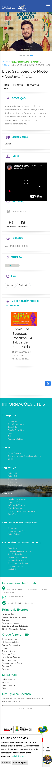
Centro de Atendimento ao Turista (22, 511)
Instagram (11, 226)
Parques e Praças (9, 654)
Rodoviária (12, 427)
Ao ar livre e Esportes (11, 657)
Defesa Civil (12, 482)
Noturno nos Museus (10, 623)
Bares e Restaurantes (11, 645)
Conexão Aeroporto (16, 424)
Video (6, 88)
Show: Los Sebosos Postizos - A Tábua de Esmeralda (22, 338)
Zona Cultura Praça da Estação (15, 626)
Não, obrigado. (20, 762)
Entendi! (6, 763)
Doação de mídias (15, 554)
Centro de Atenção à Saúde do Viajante (24, 456)
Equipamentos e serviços (18, 557)
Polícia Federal (14, 534)
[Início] (14, 5)
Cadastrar (26, 708)
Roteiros (5, 669)
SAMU (10, 459)
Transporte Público (15, 439)
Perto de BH (7, 666)
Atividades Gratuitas (10, 642)
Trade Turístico (14, 548)
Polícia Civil (12, 476)
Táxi (9, 436)
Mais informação (19, 756)
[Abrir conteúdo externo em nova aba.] (11, 223)
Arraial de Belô (8, 614)
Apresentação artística (27, 62)
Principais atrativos (15, 566)
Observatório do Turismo (18, 563)
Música (5, 65)
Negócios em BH (9, 685)
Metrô (10, 433)
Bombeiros (12, 479)
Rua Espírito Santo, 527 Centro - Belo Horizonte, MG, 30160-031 (24, 591)
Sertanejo (23, 285)
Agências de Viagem (16, 505)
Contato (5, 682)
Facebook (23, 226)
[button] (21, 55)
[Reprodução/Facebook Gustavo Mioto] (26, 31)
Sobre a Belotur (8, 679)
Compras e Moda (9, 660)
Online (10, 285)
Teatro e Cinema (9, 651)
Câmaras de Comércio (17, 531)
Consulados (12, 528)
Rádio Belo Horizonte (24, 603)
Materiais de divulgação (17, 560)
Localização (33, 85)
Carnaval (5, 620)
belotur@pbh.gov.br (14, 596)
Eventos (6, 62)
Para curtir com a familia (12, 663)
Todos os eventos (9, 639)
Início (6, 85)
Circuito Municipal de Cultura (14, 629)
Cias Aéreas (12, 514)
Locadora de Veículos (17, 499)
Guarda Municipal (15, 485)
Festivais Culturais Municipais (14, 617)
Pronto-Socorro (14, 453)
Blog (4, 688)
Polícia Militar (13, 473)
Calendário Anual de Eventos (19, 551)
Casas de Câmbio (15, 502)
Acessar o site (21, 211)
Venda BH (12, 569)
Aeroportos (12, 421)
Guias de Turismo (15, 508)
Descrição (18, 85)
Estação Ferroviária (16, 430)
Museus (5, 648)
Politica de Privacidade (45, 749)
